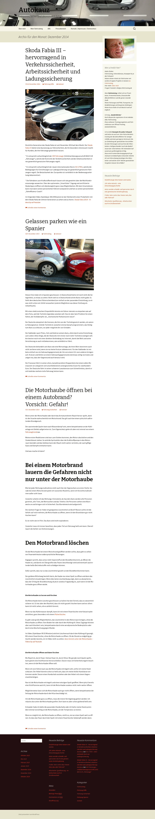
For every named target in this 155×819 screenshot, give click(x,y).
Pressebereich (61, 29)
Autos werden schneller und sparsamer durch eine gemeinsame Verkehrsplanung (59, 758)
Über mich (22, 29)
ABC (49, 29)
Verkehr (79, 801)
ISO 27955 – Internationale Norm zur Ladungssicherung (87, 754)
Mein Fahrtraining (37, 29)
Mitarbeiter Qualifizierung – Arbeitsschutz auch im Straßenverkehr (59, 773)
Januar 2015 (25, 766)
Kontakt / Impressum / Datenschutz (83, 29)
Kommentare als (56, 797)
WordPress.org (53, 801)
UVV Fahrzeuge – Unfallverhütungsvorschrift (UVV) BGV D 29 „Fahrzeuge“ (87, 769)
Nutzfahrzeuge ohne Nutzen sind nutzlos (118, 180)
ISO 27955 (79, 167)
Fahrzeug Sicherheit (50, 410)
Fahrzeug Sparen (82, 797)
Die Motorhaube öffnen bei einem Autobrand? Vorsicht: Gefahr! (58, 397)
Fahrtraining (47, 234)
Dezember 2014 (26, 769)
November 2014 (26, 773)
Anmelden (52, 790)
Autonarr (61, 84)
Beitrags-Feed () (55, 794)
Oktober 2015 (25, 755)
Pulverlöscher (60, 614)
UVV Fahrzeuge (58, 156)
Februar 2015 (25, 762)
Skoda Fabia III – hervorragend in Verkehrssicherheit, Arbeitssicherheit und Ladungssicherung (52, 64)
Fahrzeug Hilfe (49, 84)
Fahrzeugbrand (31, 432)
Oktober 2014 (25, 777)
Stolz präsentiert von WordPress (28, 814)
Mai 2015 (24, 759)
